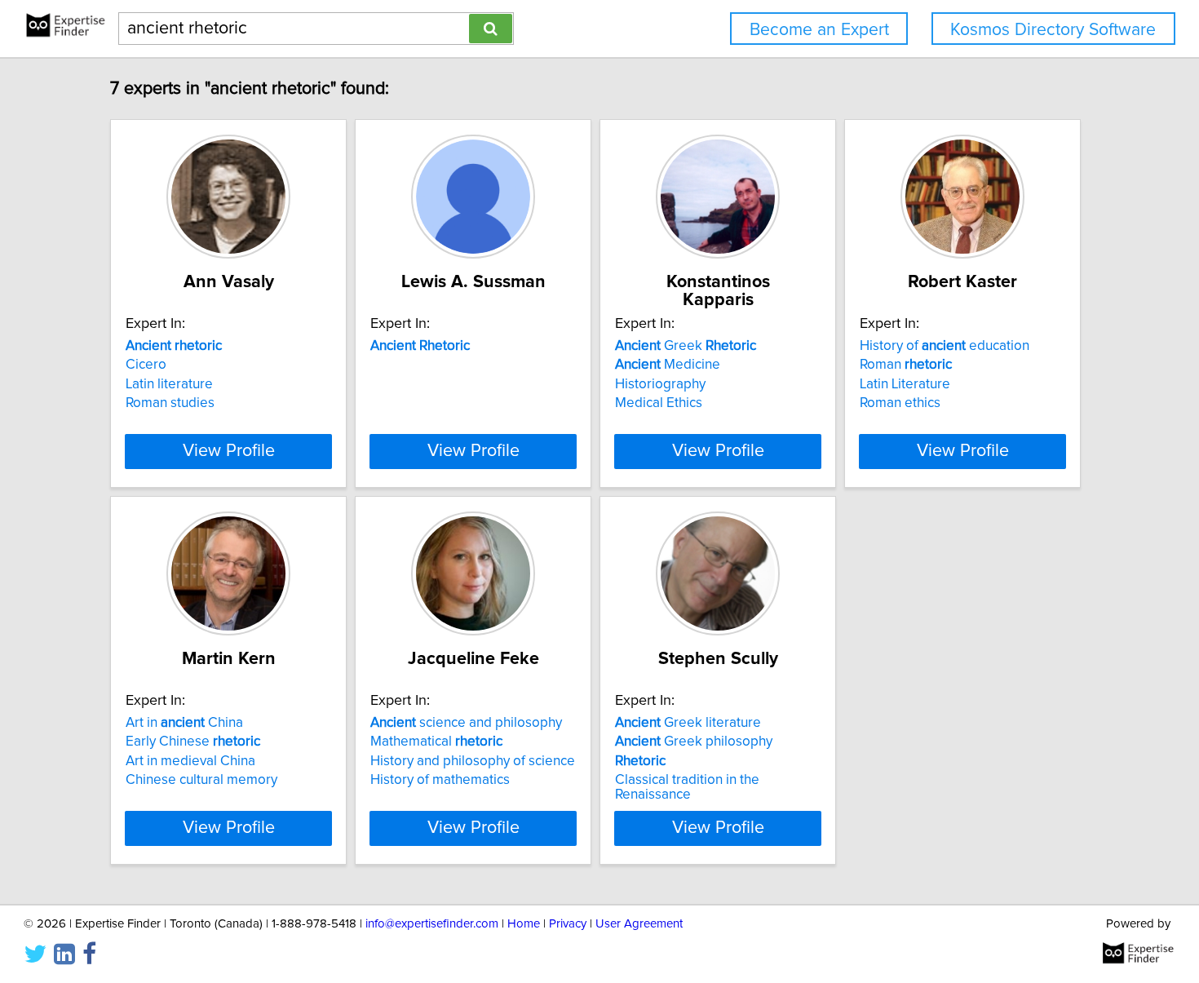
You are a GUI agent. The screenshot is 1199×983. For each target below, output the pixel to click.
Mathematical (436, 741)
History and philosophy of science (472, 761)
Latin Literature (905, 384)
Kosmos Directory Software (1053, 29)
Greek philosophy (693, 741)
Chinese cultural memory (201, 780)
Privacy (567, 924)
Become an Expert (819, 29)
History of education (944, 346)
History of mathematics (440, 780)
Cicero (146, 364)
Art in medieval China (190, 761)
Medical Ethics (658, 403)
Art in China (184, 722)
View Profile (229, 451)
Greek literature (688, 722)
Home (523, 924)
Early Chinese (193, 741)
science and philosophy (466, 722)
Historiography (660, 384)
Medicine (667, 364)
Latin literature (169, 384)
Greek (685, 346)
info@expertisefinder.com (431, 924)
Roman (906, 364)
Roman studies (170, 403)
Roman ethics (900, 403)
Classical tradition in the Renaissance (687, 787)
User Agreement (639, 924)
